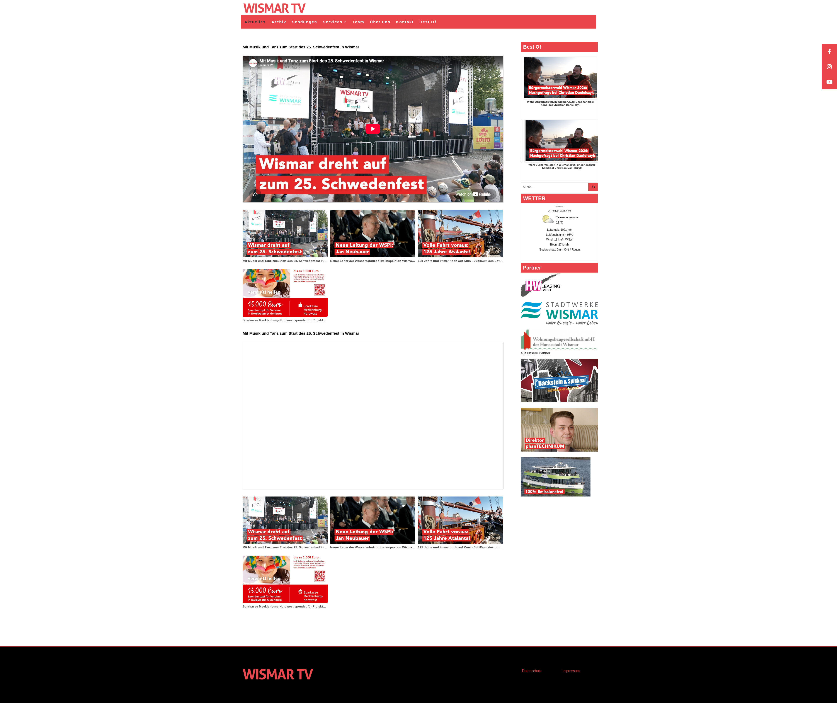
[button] (9, 693)
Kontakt (405, 22)
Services (332, 22)
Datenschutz (531, 671)
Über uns (380, 22)
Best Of (427, 22)
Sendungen (304, 22)
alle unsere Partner (535, 353)
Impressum (571, 671)
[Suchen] (593, 187)
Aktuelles (255, 22)
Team (358, 22)
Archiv (278, 22)
